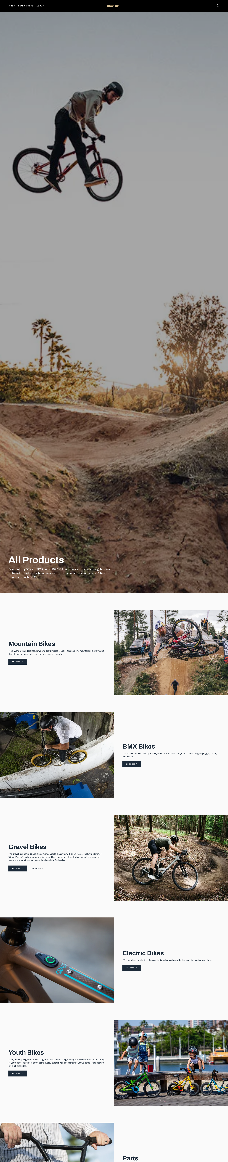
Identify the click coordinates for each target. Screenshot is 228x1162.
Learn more (37, 868)
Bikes (11, 6)
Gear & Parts (26, 6)
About (40, 6)
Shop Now (18, 661)
